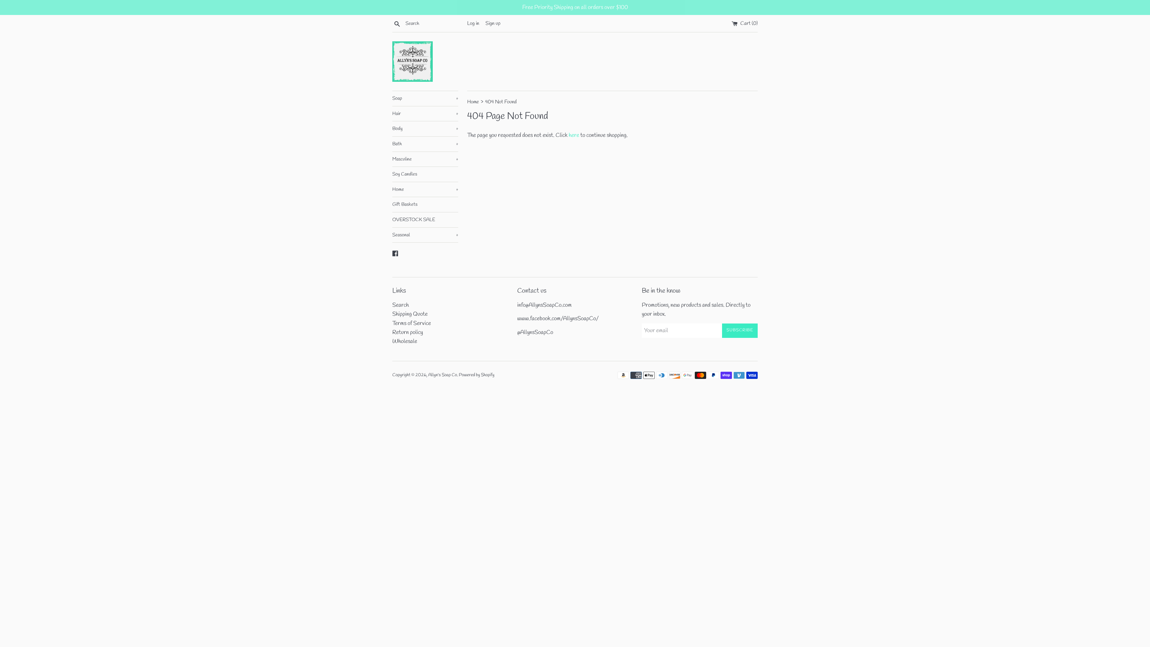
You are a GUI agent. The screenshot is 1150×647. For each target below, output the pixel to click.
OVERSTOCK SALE (413, 220)
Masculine (425, 159)
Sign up (492, 23)
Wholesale (404, 341)
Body (425, 129)
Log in (473, 23)
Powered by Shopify (476, 375)
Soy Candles (404, 174)
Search (400, 305)
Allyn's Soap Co (442, 375)
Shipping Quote (410, 314)
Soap (425, 98)
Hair (425, 114)
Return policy (407, 332)
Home (425, 189)
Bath (425, 144)
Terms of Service (411, 323)
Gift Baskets (404, 204)
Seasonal (425, 235)
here (574, 135)
